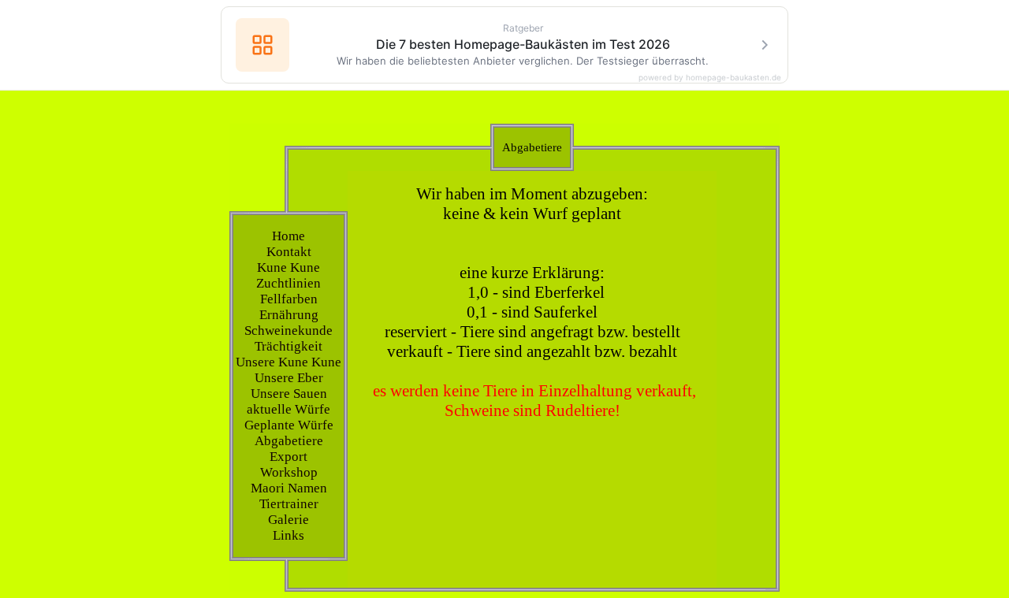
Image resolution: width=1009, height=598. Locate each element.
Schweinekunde (288, 330)
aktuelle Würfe (288, 409)
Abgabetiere (289, 440)
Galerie (288, 519)
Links (288, 535)
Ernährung (288, 314)
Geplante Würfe (288, 425)
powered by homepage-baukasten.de (710, 77)
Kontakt (288, 251)
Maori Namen (289, 488)
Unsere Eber (289, 377)
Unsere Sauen (289, 393)
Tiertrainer (288, 503)
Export (288, 456)
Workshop (289, 472)
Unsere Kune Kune (288, 362)
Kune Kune (288, 267)
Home (288, 235)
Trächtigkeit (288, 346)
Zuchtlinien (288, 283)
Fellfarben (289, 299)
